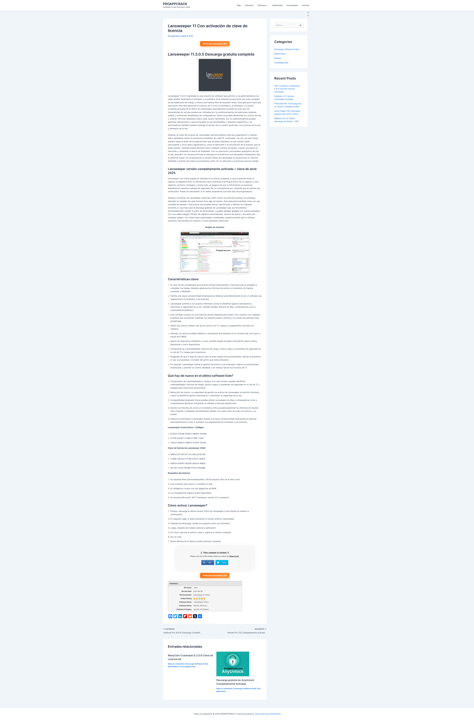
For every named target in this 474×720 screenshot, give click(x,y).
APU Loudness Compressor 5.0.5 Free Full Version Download (287, 89)
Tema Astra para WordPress (268, 714)
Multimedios (173, 666)
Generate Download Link (215, 43)
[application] (267, 5)
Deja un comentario (176, 664)
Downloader (292, 5)
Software (261, 5)
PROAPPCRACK (175, 4)
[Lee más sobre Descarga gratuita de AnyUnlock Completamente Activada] (232, 663)
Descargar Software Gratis (197, 664)
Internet (305, 5)
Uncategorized (281, 62)
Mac (239, 5)
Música (277, 58)
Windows (249, 5)
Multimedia (277, 5)
